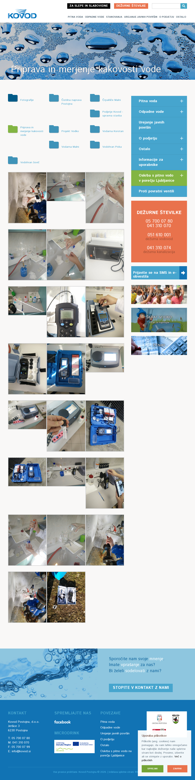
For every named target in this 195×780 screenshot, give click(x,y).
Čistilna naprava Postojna (72, 102)
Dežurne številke (131, 6)
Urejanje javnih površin (140, 17)
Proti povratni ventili (156, 191)
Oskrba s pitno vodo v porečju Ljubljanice (156, 178)
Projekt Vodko (70, 131)
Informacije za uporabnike (151, 162)
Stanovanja (114, 17)
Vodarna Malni (70, 147)
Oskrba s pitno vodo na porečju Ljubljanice (116, 753)
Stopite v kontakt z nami (141, 688)
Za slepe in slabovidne (89, 6)
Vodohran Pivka (112, 147)
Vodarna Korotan (113, 131)
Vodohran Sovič (29, 162)
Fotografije (27, 100)
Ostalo (181, 17)
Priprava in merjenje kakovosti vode (31, 131)
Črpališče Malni (111, 100)
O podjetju (166, 17)
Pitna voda (75, 17)
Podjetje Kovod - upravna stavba (112, 114)
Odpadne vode (94, 17)
